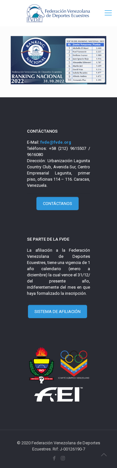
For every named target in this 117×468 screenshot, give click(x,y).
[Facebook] (54, 458)
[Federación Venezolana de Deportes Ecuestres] (58, 13)
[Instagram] (62, 458)
